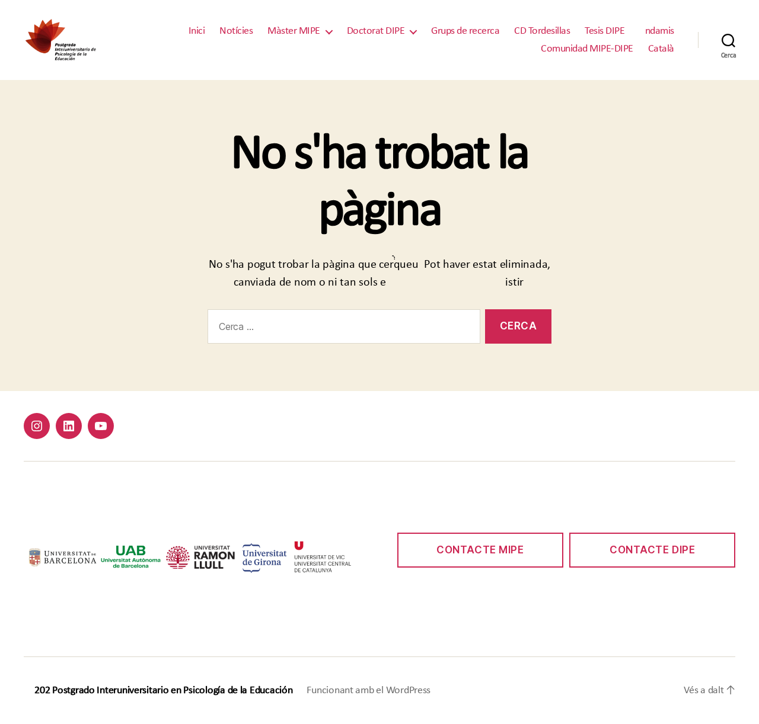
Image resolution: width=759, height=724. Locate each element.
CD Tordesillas (542, 31)
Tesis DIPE (604, 31)
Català (661, 49)
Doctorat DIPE (376, 31)
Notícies (236, 31)
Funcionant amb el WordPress (368, 690)
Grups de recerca (465, 31)
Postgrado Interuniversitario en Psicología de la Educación (172, 690)
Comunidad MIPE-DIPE (587, 49)
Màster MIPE (293, 31)
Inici (197, 31)
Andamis (656, 31)
